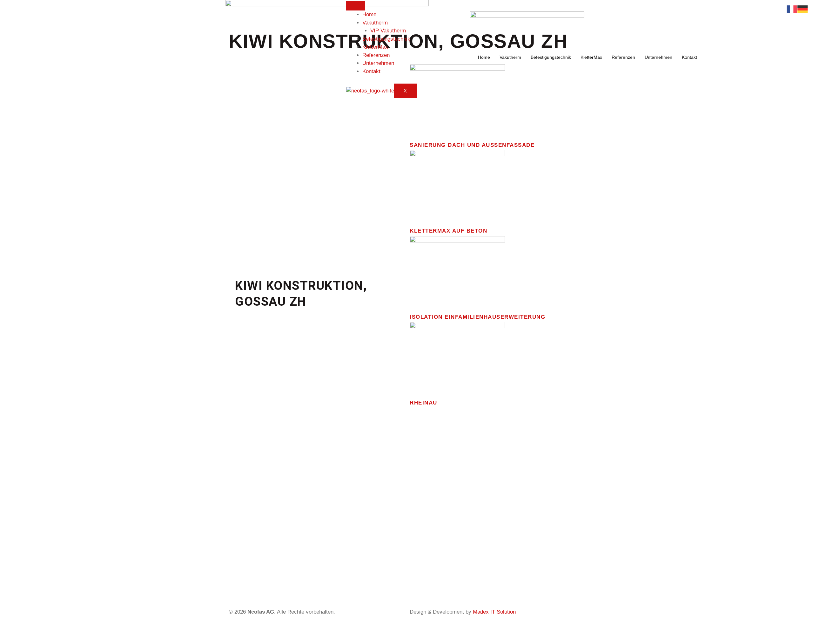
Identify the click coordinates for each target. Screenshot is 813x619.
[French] (792, 9)
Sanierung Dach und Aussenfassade (472, 145)
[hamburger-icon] (355, 5)
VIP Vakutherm (388, 31)
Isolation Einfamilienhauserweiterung (477, 317)
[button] (241, 169)
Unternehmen (378, 63)
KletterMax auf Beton (448, 231)
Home (369, 14)
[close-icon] (469, 4)
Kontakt (371, 71)
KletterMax (375, 47)
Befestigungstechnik (386, 39)
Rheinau (423, 403)
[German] (802, 9)
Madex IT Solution (494, 612)
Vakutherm (375, 23)
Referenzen (376, 55)
